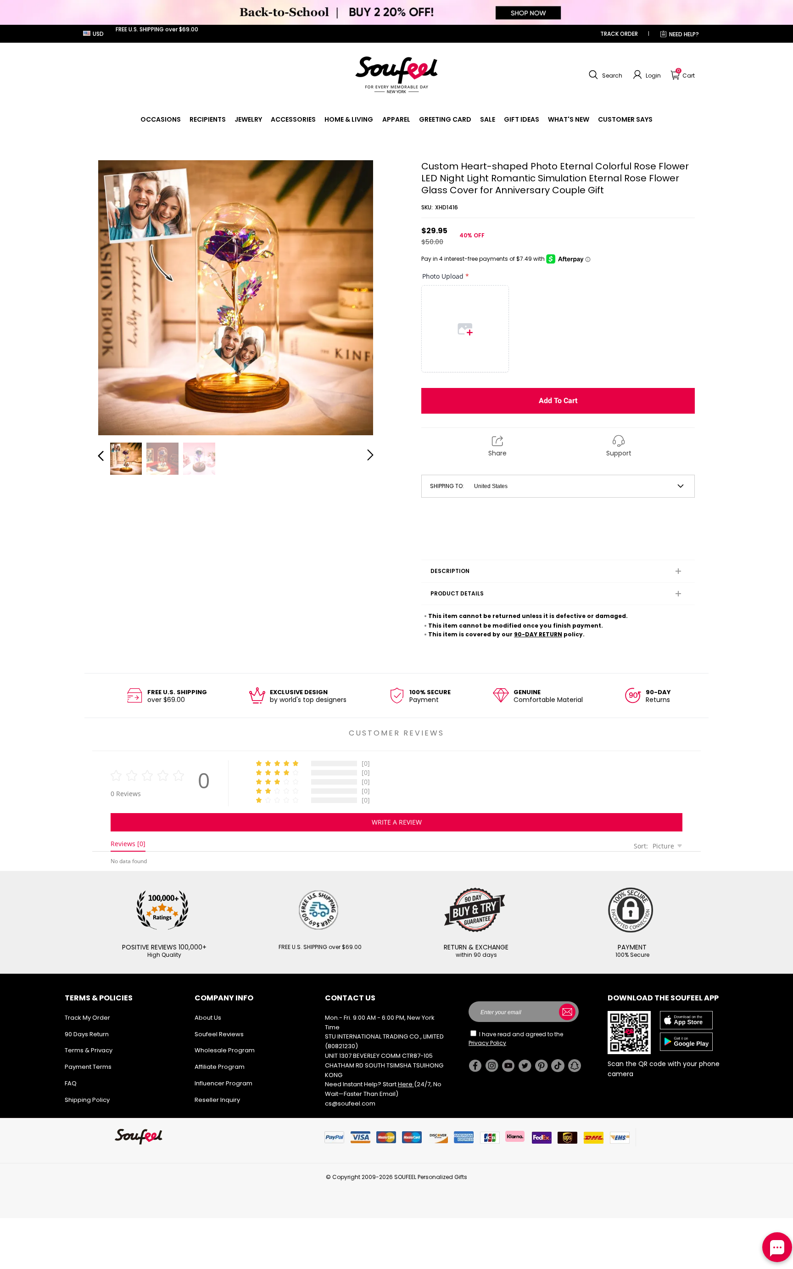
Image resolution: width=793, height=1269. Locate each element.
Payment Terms (88, 1066)
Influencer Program (223, 1083)
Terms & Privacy (88, 1050)
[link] (160, 119)
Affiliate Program (220, 1066)
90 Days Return (87, 1034)
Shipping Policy (87, 1099)
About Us (208, 1017)
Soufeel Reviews (219, 1034)
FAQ (71, 1083)
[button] (604, 74)
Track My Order (87, 1017)
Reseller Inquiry (217, 1099)
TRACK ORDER (619, 34)
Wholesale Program (225, 1050)
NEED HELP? (684, 34)
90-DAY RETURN (538, 634)
